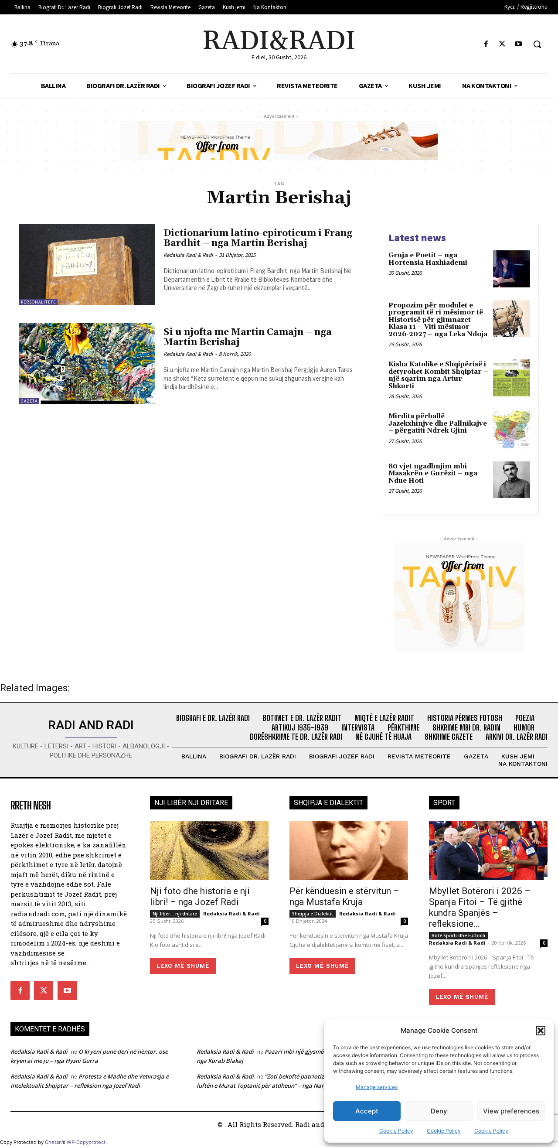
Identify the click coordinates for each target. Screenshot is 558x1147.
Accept (366, 1111)
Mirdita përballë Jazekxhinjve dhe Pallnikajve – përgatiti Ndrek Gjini (437, 423)
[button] (540, 1030)
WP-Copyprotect (86, 1142)
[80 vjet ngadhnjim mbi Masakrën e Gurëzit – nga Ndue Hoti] (511, 479)
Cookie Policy (396, 1130)
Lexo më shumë (183, 966)
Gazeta (29, 401)
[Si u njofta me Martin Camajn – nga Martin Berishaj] (87, 363)
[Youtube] (518, 44)
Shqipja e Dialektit (312, 914)
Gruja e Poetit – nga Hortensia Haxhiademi (427, 259)
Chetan (53, 1142)
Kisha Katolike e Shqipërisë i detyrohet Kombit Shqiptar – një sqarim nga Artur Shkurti (438, 375)
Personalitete (38, 302)
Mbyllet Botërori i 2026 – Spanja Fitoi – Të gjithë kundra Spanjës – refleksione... (480, 907)
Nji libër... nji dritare (175, 914)
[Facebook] (486, 44)
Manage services (377, 1087)
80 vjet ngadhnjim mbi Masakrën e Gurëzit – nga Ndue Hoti (432, 473)
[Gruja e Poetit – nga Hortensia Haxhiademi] (511, 268)
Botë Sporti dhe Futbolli (458, 935)
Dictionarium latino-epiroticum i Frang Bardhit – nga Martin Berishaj (257, 238)
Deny (439, 1111)
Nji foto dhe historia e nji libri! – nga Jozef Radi (200, 896)
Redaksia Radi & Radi (188, 255)
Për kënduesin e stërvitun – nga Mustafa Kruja (344, 896)
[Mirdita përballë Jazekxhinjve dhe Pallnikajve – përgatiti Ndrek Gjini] (511, 429)
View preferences (511, 1111)
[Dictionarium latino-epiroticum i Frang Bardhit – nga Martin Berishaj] (87, 264)
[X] (502, 44)
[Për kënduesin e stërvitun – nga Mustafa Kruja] (348, 850)
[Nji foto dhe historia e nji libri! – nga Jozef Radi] (209, 850)
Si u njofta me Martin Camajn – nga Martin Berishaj (247, 337)
